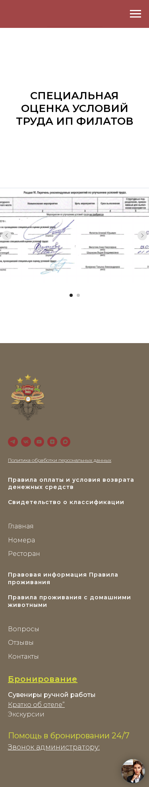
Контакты (23, 656)
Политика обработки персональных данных (59, 460)
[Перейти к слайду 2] (78, 295)
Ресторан (24, 553)
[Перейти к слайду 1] (71, 295)
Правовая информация (47, 574)
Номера (21, 540)
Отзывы (21, 642)
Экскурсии (26, 714)
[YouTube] (39, 442)
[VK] (26, 442)
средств (59, 487)
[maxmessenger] (65, 442)
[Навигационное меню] (135, 14)
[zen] (52, 442)
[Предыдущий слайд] (7, 235)
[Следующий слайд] (142, 235)
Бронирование (42, 679)
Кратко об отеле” (36, 704)
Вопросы (23, 629)
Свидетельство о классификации (66, 502)
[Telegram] (13, 442)
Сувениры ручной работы (52, 695)
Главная (21, 526)
